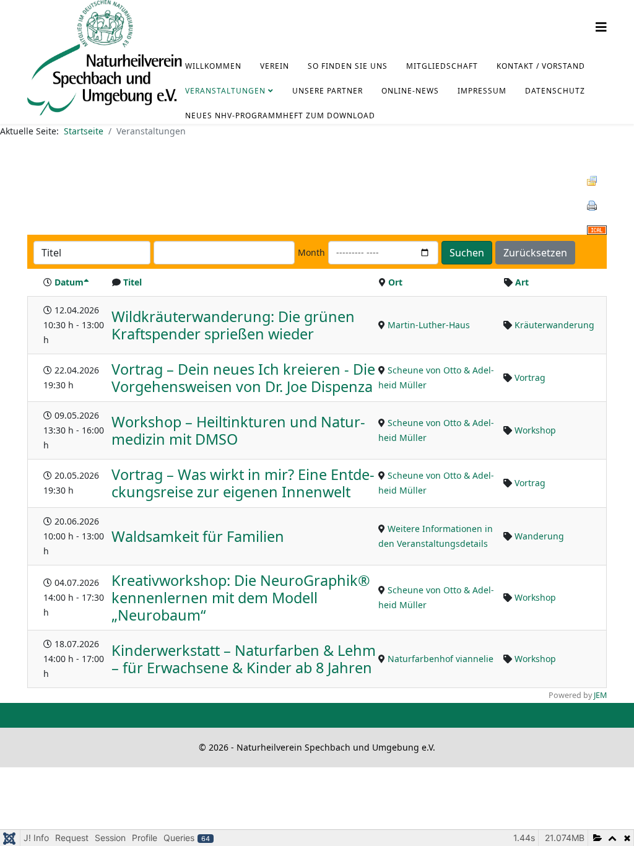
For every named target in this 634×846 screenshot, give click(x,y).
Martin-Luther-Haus (429, 325)
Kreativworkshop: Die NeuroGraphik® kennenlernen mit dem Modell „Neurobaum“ (240, 597)
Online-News (410, 90)
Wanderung (539, 536)
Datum (69, 282)
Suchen (466, 252)
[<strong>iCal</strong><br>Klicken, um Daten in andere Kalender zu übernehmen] (597, 230)
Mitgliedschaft (442, 66)
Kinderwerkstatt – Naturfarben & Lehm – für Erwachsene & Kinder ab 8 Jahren (243, 659)
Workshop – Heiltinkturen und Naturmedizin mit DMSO (238, 430)
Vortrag (530, 377)
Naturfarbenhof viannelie (440, 659)
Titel (132, 282)
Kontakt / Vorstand (541, 66)
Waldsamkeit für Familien (197, 536)
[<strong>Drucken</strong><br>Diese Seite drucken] (597, 206)
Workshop (535, 430)
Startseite (83, 131)
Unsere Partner (327, 90)
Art (522, 282)
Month (311, 252)
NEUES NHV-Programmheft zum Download (280, 115)
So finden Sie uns (348, 66)
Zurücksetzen (535, 252)
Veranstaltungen (225, 90)
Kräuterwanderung (554, 325)
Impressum (482, 90)
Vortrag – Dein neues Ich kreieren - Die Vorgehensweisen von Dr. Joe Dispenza (243, 377)
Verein (274, 66)
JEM (600, 695)
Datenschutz (555, 90)
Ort (395, 282)
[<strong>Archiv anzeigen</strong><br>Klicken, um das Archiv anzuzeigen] (597, 181)
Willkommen (213, 66)
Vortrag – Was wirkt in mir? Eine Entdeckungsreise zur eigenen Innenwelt (243, 483)
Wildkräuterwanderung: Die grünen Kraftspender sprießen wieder (233, 325)
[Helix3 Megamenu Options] (601, 27)
